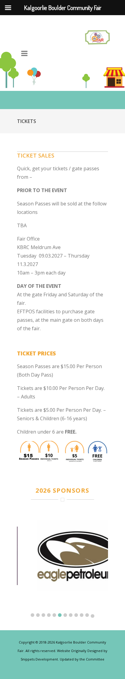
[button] (32, 615)
